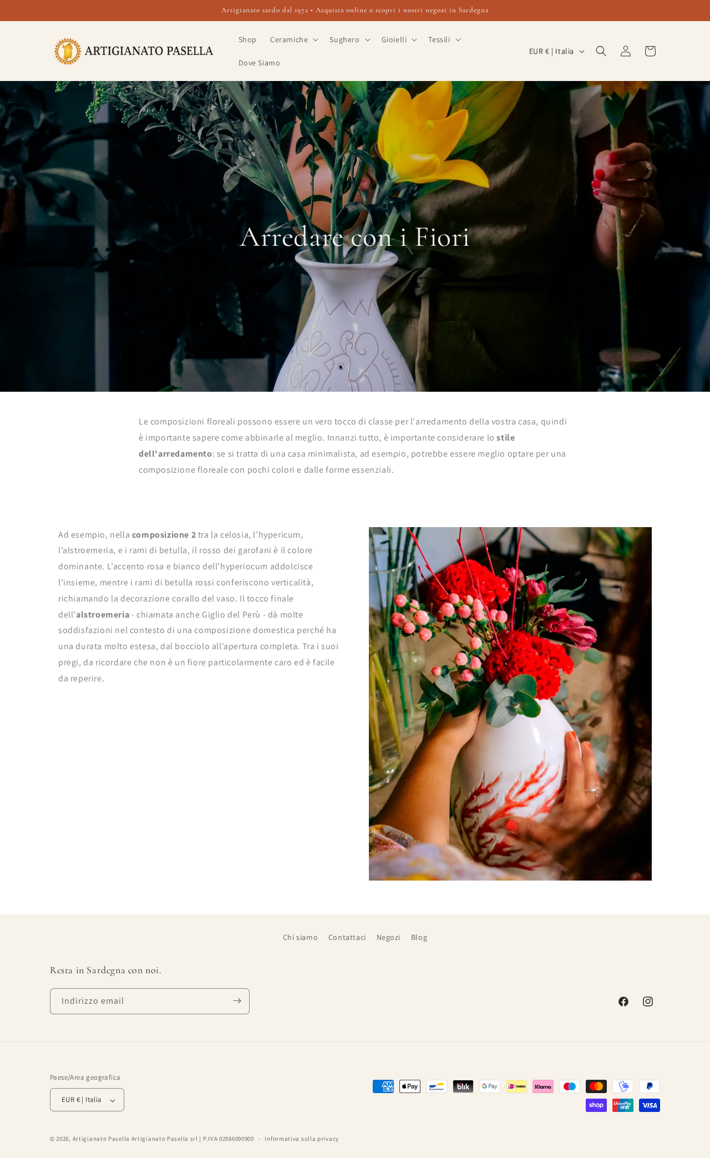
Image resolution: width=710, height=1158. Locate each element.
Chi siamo (300, 937)
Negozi (389, 937)
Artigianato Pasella (101, 1139)
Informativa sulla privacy (302, 1138)
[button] (293, 39)
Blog (419, 937)
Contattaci (347, 937)
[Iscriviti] (237, 1001)
